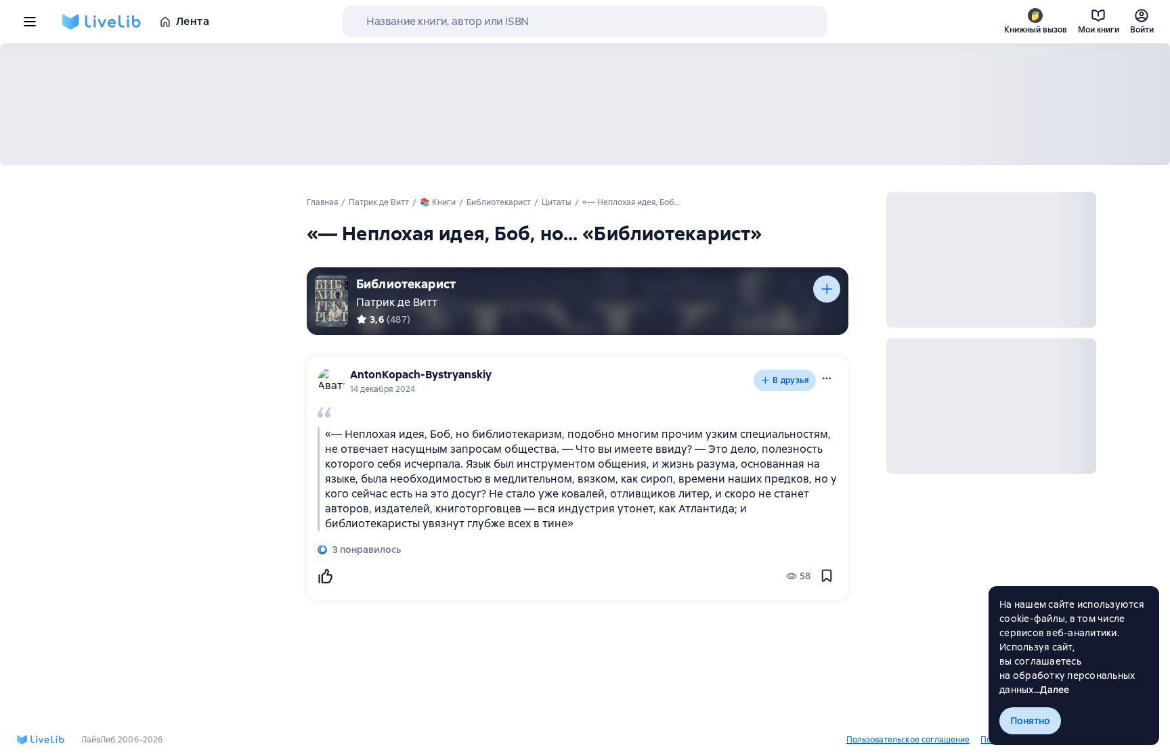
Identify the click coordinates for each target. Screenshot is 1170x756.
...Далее (1052, 690)
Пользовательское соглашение (908, 739)
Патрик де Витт (396, 302)
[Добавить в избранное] (827, 576)
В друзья (791, 380)
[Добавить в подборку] (826, 289)
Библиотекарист (406, 284)
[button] (827, 378)
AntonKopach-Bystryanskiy (421, 375)
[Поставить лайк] (325, 576)
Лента (192, 21)
